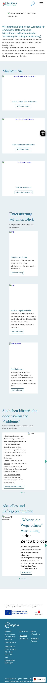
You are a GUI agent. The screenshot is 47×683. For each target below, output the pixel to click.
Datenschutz (24, 638)
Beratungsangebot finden (13, 486)
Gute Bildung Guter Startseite (10, 4)
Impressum (23, 635)
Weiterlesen (26, 573)
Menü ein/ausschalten (41, 4)
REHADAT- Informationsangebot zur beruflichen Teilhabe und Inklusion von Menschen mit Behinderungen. (13, 477)
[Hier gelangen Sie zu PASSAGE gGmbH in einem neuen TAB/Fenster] (12, 628)
